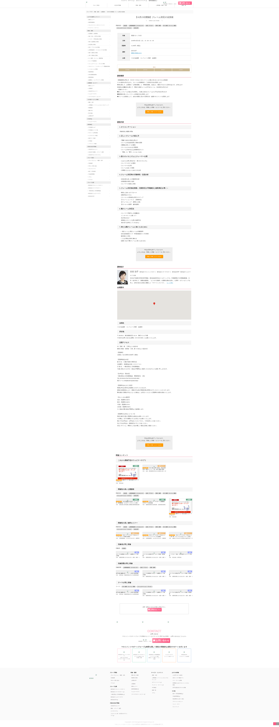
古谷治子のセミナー (93, 91)
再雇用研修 (91, 71)
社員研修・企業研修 (93, 33)
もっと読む (170, 283)
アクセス (90, 179)
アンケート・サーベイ (127, 0)
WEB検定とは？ (92, 127)
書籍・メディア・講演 (116, 708)
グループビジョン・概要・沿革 (95, 160)
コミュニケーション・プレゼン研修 (96, 63)
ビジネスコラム (114, 711)
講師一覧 (184, 5)
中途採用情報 (91, 174)
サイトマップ (176, 706)
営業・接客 (158, 25)
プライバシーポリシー (178, 701)
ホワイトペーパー (141, 0)
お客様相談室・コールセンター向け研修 (97, 50)
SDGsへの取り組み (92, 166)
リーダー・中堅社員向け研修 (95, 39)
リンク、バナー (176, 704)
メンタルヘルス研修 (93, 69)
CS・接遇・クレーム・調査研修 (95, 58)
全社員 (125, 25)
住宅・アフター (149, 25)
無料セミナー (91, 19)
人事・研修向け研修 (93, 55)
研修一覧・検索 (134, 675)
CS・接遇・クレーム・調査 (169, 25)
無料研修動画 (152, 0)
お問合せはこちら (155, 609)
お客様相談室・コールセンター (136, 25)
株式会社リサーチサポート (94, 188)
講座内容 (145, 69)
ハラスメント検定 (92, 143)
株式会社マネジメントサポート (95, 185)
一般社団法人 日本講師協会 (94, 190)
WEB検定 (154, 687)
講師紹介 (163, 69)
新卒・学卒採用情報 (177, 693)
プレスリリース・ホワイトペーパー (96, 25)
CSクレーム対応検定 (93, 132)
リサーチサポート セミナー (94, 96)
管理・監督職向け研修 (93, 41)
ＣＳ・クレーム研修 (177, 680)
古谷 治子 (136, 28)
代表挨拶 (90, 163)
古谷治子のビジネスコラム (94, 154)
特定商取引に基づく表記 (178, 698)
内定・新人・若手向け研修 (94, 36)
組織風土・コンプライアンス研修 (96, 80)
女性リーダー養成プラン (178, 677)
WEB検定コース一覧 (93, 130)
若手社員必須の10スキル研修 (179, 687)
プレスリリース (92, 168)
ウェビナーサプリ (92, 93)
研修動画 (90, 107)
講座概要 (127, 69)
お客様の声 (91, 115)
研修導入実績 (134, 677)
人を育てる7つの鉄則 (177, 675)
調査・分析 (91, 102)
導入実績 (90, 113)
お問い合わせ (162, 640)
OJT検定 (90, 141)
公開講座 (90, 88)
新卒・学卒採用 (92, 171)
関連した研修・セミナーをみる (154, 111)
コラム (89, 176)
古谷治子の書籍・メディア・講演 (96, 152)
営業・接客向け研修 (93, 52)
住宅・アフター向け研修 (94, 47)
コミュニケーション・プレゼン (124, 28)
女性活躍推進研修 (92, 74)
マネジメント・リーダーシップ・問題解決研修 (99, 66)
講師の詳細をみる (136, 53)
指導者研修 (91, 77)
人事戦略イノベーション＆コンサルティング (98, 105)
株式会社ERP (91, 196)
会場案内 (181, 69)
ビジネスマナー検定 (93, 135)
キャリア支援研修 (92, 60)
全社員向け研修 (92, 44)
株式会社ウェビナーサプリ (94, 193)
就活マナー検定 (92, 138)
